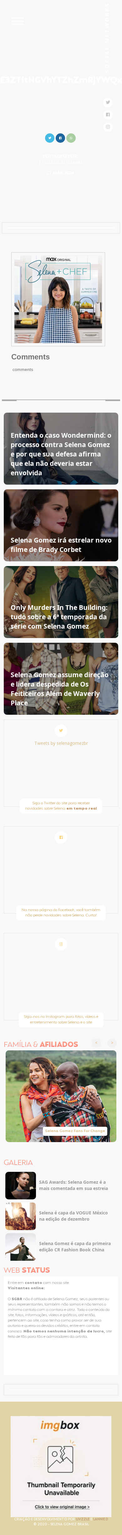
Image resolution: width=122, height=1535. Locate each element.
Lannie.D (100, 1519)
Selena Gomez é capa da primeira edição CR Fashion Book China (75, 1246)
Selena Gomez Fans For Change (75, 1131)
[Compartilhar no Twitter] (49, 137)
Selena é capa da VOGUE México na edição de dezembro (73, 1216)
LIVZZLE (83, 1519)
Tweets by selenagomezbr (61, 743)
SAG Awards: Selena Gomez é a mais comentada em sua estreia (73, 1185)
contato (34, 1283)
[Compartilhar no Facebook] (60, 137)
